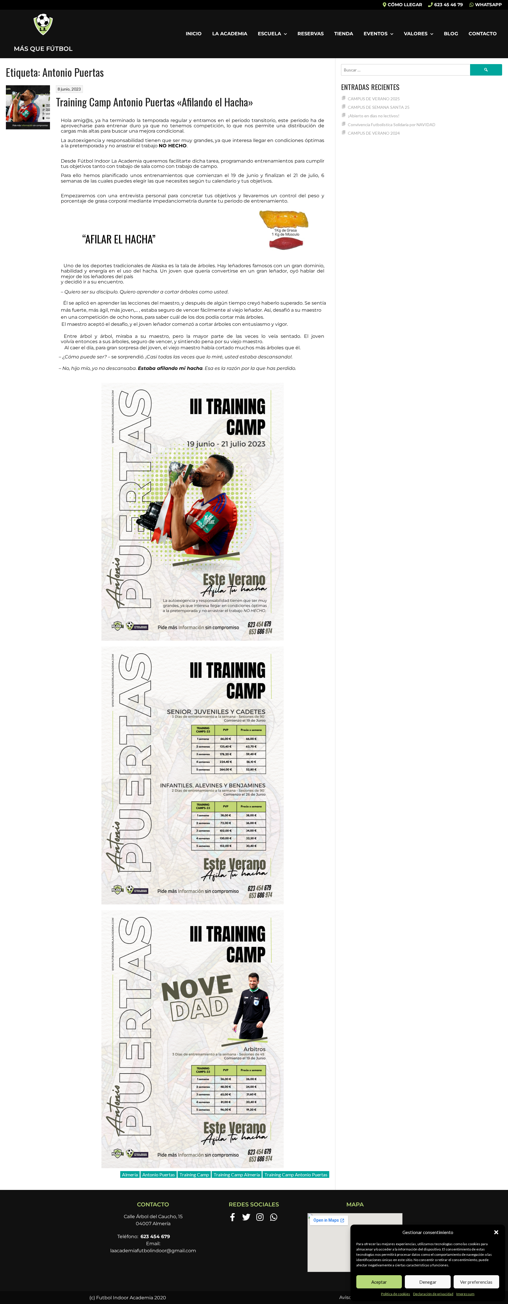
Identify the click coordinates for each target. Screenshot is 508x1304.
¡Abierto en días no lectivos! (374, 115)
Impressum (465, 1294)
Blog (451, 33)
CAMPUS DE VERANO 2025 (374, 98)
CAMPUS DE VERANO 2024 (374, 133)
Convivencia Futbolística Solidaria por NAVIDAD (391, 124)
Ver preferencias (476, 1282)
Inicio (194, 33)
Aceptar (379, 1282)
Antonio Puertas (158, 1174)
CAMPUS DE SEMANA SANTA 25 (379, 107)
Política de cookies (395, 1294)
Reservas (311, 33)
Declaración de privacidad (433, 1294)
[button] (496, 1232)
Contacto (483, 33)
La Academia (229, 33)
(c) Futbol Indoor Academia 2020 (127, 1297)
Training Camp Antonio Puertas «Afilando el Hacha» (154, 101)
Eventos (375, 33)
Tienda (343, 33)
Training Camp (194, 1174)
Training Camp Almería (236, 1174)
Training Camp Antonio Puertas (295, 1174)
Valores (415, 33)
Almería (130, 1174)
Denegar (428, 1282)
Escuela (269, 33)
